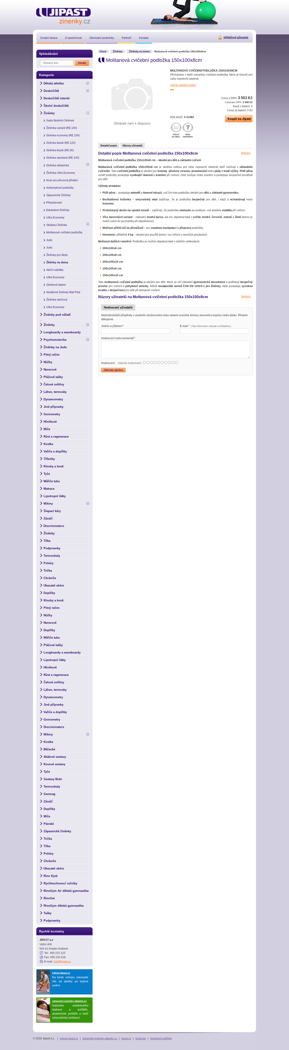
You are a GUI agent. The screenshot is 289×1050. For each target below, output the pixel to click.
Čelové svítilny (54, 384)
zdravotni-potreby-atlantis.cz (69, 1001)
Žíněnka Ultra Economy (60, 172)
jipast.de (140, 1038)
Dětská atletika (54, 83)
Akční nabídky (54, 269)
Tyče (47, 473)
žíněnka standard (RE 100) (62, 157)
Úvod (103, 51)
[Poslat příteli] (176, 130)
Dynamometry (53, 399)
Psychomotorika (55, 339)
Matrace (49, 488)
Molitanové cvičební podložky (64, 232)
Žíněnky (117, 51)
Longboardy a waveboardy (62, 332)
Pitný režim (52, 354)
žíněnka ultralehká (57, 165)
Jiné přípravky (53, 406)
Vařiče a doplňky (55, 451)
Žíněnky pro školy (57, 255)
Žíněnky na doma (139, 51)
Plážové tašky (53, 377)
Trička (48, 570)
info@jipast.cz (62, 961)
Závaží (48, 518)
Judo (49, 240)
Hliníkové (50, 421)
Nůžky (48, 362)
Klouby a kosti (54, 466)
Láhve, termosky (55, 392)
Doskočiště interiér (57, 98)
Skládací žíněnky (56, 225)
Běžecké (49, 749)
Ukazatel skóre (54, 585)
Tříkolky (49, 459)
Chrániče (50, 578)
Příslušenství (54, 202)
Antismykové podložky (60, 187)
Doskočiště (51, 91)
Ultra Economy (55, 217)
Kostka (48, 444)
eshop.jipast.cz (61, 972)
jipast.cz (126, 1038)
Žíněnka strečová (56, 299)
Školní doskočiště (56, 105)
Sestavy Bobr (53, 779)
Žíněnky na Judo (55, 347)
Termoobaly (52, 555)
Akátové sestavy (55, 756)
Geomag (49, 794)
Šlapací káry (52, 511)
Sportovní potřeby (161, 1038)
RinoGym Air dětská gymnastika (66, 890)
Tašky (47, 913)
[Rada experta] (188, 130)
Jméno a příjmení (112, 326)
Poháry (49, 563)
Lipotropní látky (55, 496)
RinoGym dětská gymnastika (64, 905)
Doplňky (49, 593)
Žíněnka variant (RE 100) (61, 128)
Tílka (47, 540)
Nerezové (50, 369)
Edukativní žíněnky (57, 210)
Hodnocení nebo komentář (118, 338)
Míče (47, 429)
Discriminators (54, 526)
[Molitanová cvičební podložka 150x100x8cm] (132, 132)
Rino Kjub (51, 876)
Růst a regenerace (56, 436)
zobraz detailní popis (183, 85)
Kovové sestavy (54, 764)
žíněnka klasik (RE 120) (60, 142)
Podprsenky (52, 548)
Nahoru (245, 153)
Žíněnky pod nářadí (57, 314)
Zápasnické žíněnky (58, 195)
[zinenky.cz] (63, 15)
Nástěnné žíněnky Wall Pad (63, 292)
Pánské (49, 823)
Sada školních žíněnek (60, 120)
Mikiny (48, 503)
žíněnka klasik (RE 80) (60, 150)
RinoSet (49, 898)
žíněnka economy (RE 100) (63, 135)
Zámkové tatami (56, 284)
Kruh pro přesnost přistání (62, 180)
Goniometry (52, 414)
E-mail (205, 326)
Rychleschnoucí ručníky (60, 883)
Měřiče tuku (52, 481)
